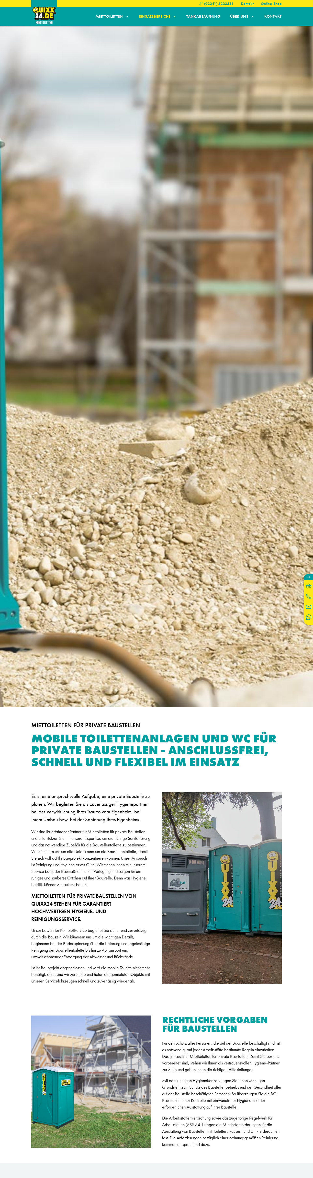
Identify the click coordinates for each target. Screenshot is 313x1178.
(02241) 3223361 (219, 4)
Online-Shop (271, 4)
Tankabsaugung (203, 16)
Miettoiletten (109, 16)
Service (37, 871)
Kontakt (247, 4)
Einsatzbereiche (154, 16)
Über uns (239, 16)
